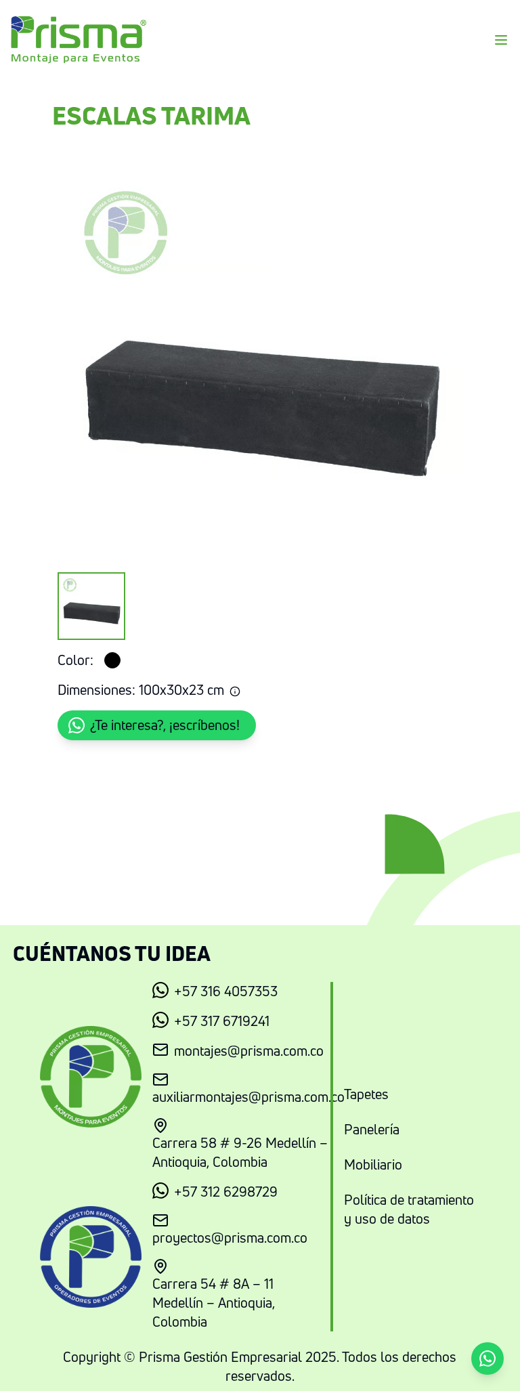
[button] (157, 725)
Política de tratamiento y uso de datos (409, 1209)
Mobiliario (373, 1164)
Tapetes (366, 1094)
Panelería (371, 1129)
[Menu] (501, 39)
